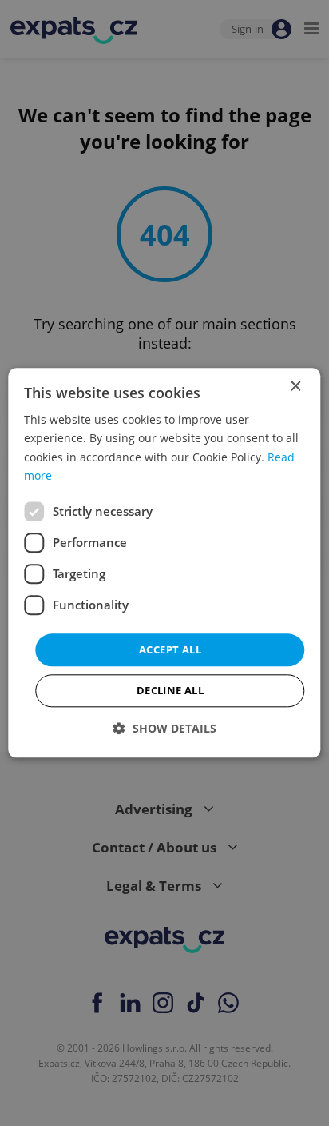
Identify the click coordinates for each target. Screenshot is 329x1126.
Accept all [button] (170, 649)
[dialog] (164, 562)
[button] (164, 729)
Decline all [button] (170, 691)
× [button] (295, 387)
